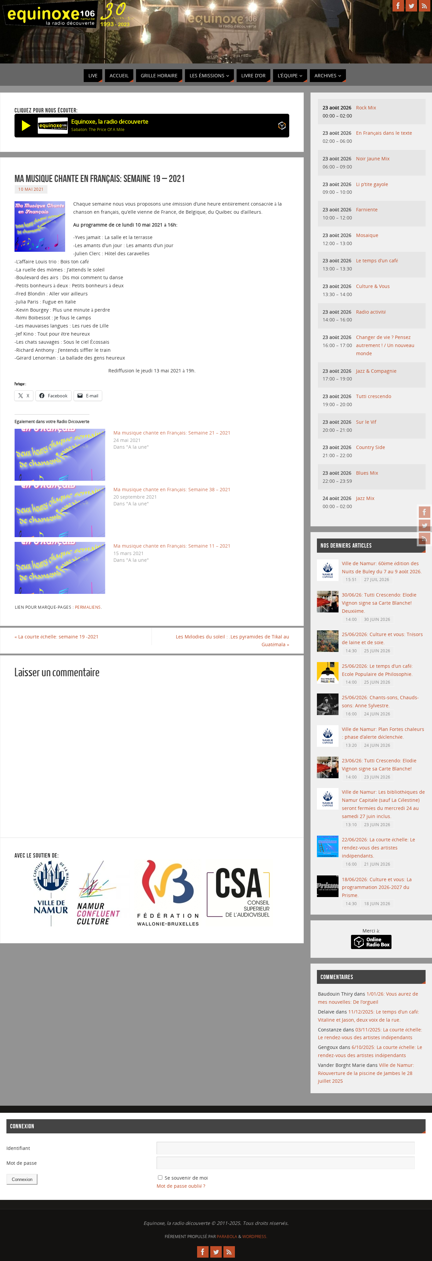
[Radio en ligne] (282, 127)
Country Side (370, 447)
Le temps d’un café (377, 260)
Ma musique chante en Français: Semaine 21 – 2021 (172, 432)
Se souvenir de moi (186, 1178)
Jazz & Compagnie (376, 371)
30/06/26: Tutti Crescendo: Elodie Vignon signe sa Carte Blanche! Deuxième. (379, 603)
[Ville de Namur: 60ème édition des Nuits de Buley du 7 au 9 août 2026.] (328, 579)
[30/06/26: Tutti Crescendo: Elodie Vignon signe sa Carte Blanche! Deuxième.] (328, 610)
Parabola (227, 1236)
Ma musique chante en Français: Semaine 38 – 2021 (172, 489)
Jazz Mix (365, 498)
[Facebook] (424, 512)
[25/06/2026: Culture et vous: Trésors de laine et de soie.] (328, 650)
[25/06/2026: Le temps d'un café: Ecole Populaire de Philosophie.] (328, 682)
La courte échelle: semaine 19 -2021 (57, 636)
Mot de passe (21, 1163)
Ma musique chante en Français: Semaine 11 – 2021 (172, 546)
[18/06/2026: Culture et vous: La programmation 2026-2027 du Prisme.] (328, 895)
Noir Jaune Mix (372, 158)
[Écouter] (26, 125)
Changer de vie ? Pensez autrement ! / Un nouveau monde (385, 345)
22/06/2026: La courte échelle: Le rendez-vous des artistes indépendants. (378, 847)
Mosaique (367, 235)
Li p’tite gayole (372, 184)
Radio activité (371, 312)
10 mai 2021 (31, 189)
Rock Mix (366, 107)
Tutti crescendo (373, 396)
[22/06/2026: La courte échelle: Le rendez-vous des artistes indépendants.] (328, 855)
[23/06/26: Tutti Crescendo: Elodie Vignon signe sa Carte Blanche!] (328, 776)
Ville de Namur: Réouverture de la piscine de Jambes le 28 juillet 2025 (366, 1073)
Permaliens (88, 607)
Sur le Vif (366, 422)
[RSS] (424, 538)
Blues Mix (367, 473)
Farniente (367, 209)
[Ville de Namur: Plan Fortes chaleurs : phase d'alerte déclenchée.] (328, 745)
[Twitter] (424, 525)
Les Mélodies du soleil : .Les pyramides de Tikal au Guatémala (232, 640)
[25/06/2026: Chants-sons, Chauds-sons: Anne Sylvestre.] (328, 713)
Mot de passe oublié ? (181, 1186)
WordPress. (254, 1236)
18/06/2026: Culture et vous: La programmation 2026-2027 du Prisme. (377, 887)
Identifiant (18, 1148)
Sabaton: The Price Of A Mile (98, 129)
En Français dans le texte (384, 133)
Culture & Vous (373, 286)
